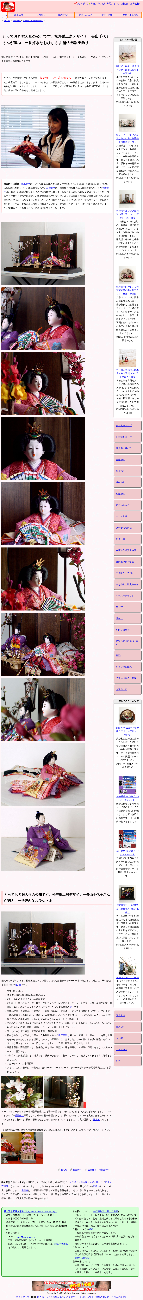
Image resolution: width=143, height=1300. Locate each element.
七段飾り (120, 493)
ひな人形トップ (124, 425)
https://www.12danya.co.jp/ (30, 1211)
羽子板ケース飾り (125, 573)
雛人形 (7, 20)
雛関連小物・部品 (125, 562)
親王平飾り (64, 1035)
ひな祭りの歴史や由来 (127, 584)
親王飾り (18, 15)
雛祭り (25, 1190)
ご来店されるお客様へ (127, 678)
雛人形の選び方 (124, 448)
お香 (118, 1061)
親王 (72, 1007)
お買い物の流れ (124, 667)
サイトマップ (22, 1297)
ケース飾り (121, 516)
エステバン (121, 1049)
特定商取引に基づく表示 (127, 642)
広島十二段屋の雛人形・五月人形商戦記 (107, 1297)
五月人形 (120, 1015)
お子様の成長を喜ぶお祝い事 (83, 1182)
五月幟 (119, 1038)
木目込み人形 (85, 15)
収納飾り (120, 482)
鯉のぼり (120, 1027)
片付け (119, 618)
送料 (118, 655)
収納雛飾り (63, 15)
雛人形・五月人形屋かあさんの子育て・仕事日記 (61, 1297)
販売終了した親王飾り (33, 20)
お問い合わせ (122, 630)
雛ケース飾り (108, 15)
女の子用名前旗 (130, 15)
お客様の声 (121, 689)
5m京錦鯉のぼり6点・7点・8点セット (127, 798)
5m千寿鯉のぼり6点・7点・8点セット (127, 853)
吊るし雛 (120, 539)
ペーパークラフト (125, 596)
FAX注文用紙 (61, 1244)
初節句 (96, 1186)
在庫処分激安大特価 (126, 550)
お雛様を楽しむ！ (125, 437)
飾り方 (119, 607)
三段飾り (41, 15)
